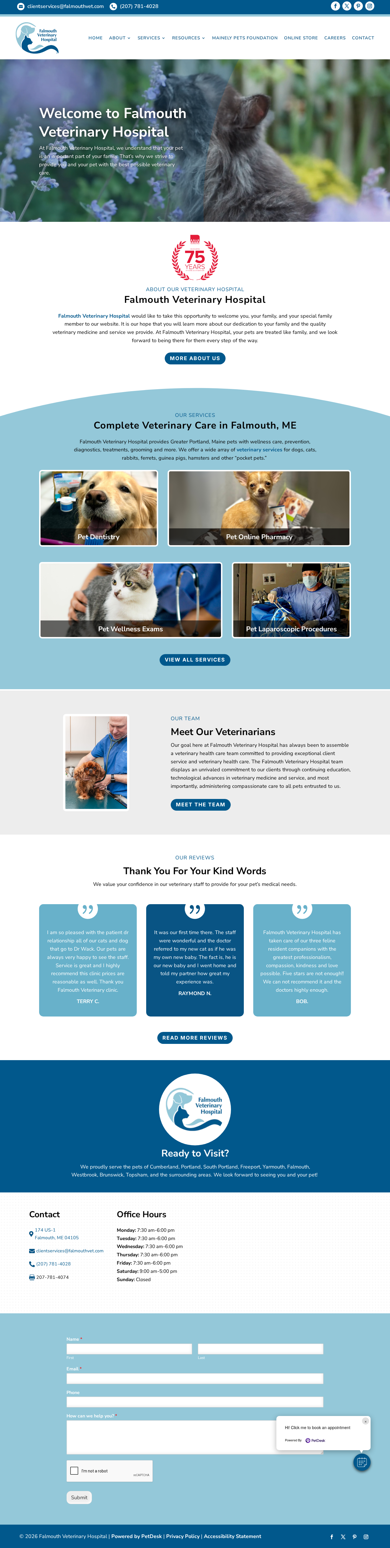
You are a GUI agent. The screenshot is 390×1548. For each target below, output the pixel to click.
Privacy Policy (183, 1536)
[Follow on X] (346, 6)
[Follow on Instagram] (369, 6)
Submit (79, 1497)
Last (201, 1358)
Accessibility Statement (232, 1536)
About (117, 38)
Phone (73, 1393)
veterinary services (259, 449)
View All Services (195, 660)
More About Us (195, 358)
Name (74, 1339)
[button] (362, 1462)
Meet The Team (201, 805)
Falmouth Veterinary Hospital (94, 316)
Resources (186, 38)
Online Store (301, 38)
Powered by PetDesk (136, 1536)
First (70, 1358)
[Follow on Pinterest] (358, 6)
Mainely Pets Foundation (245, 38)
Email (74, 1369)
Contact (363, 38)
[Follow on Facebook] (335, 6)
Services (149, 38)
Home (96, 38)
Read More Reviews (195, 1038)
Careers (335, 38)
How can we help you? (92, 1416)
